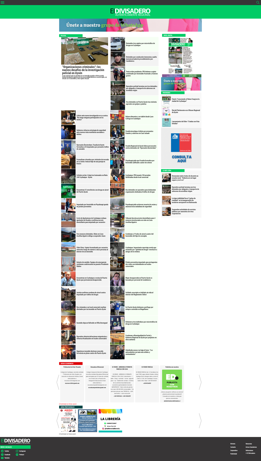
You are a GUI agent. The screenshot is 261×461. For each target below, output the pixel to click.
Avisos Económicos (251, 447)
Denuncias (249, 444)
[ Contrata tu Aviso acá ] (67, 404)
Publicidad (233, 454)
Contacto (233, 447)
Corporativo (233, 450)
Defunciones (249, 450)
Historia (232, 444)
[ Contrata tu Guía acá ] (67, 434)
